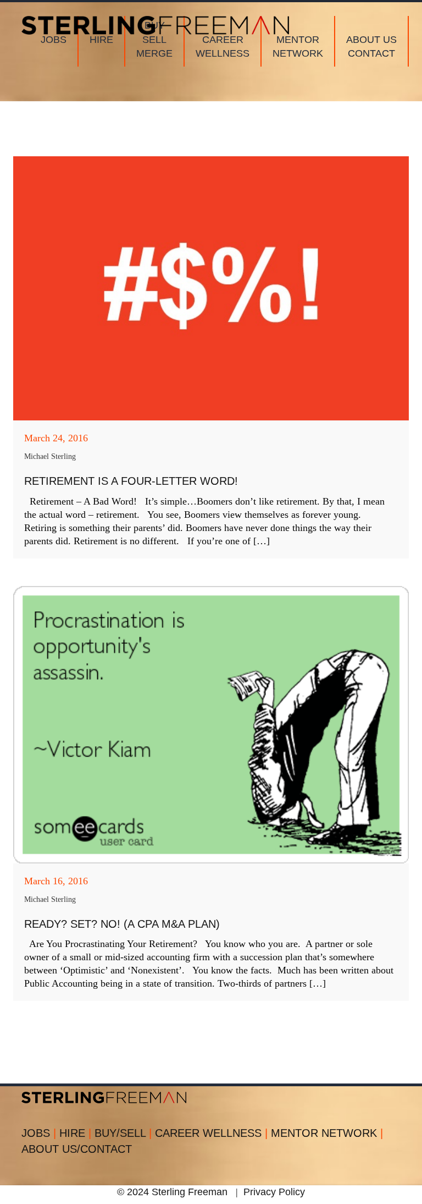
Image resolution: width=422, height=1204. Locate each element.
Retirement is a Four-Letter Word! (131, 481)
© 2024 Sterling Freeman (172, 1191)
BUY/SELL (123, 1133)
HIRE (75, 1133)
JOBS (38, 1133)
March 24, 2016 (56, 438)
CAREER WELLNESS (211, 1133)
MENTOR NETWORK (327, 1133)
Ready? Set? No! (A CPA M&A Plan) (122, 924)
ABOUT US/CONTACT (76, 1149)
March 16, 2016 (56, 880)
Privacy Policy (274, 1191)
